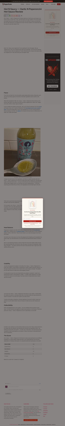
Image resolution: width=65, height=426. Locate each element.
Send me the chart (32, 221)
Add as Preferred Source (48, 1)
